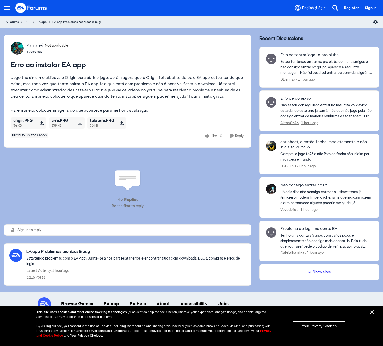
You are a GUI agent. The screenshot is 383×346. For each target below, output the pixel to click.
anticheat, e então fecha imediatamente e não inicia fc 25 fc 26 (323, 144)
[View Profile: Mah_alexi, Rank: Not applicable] (17, 48)
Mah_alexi (35, 45)
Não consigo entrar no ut (303, 185)
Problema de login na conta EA (308, 228)
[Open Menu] (375, 22)
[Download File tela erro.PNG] (121, 122)
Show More (322, 272)
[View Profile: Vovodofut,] (271, 189)
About (163, 303)
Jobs (223, 303)
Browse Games (77, 303)
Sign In (370, 7)
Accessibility (194, 303)
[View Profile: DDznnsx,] (271, 59)
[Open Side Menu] (7, 8)
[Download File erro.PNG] (80, 122)
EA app (42, 22)
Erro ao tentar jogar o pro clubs (309, 55)
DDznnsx (287, 79)
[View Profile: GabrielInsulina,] (271, 232)
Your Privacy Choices (319, 326)
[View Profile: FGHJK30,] (271, 146)
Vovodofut (289, 209)
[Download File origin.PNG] (41, 122)
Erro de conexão (295, 98)
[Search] (335, 8)
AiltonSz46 (289, 123)
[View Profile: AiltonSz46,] (271, 102)
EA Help (137, 303)
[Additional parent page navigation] (28, 22)
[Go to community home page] (31, 8)
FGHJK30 (288, 166)
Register (351, 7)
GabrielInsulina (292, 253)
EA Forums (11, 22)
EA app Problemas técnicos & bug (76, 22)
